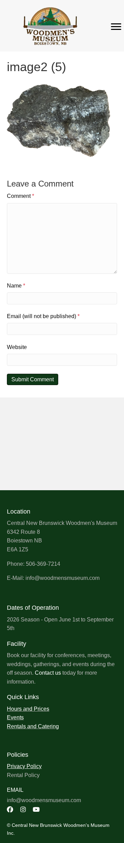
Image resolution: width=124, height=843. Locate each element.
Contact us (48, 673)
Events (15, 717)
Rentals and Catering (33, 726)
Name (16, 286)
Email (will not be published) (43, 316)
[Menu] (116, 27)
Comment (20, 196)
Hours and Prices (28, 709)
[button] (10, 809)
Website (17, 347)
